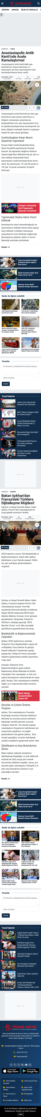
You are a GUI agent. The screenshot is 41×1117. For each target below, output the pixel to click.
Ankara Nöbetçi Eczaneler (9, 1082)
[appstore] (10, 1071)
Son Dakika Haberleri (11, 1100)
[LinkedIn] (22, 1064)
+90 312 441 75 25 (22, 1052)
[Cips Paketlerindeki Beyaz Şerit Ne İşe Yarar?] (11, 304)
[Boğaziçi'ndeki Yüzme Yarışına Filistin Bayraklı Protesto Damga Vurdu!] (11, 874)
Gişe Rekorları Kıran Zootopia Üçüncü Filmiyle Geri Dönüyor (30, 350)
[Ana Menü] (2, 3)
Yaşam (12, 49)
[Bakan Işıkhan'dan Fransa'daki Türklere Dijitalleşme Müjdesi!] (20, 533)
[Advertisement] (20, 187)
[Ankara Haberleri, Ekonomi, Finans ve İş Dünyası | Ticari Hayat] (20, 3)
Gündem (13, 492)
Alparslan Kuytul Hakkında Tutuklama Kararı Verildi (29, 881)
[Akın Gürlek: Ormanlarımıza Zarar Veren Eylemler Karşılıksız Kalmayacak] (11, 836)
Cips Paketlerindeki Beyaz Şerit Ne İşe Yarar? (10, 312)
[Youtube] (26, 1064)
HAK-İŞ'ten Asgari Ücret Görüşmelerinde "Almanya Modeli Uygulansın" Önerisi (10, 863)
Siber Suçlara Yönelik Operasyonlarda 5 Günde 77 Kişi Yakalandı (29, 844)
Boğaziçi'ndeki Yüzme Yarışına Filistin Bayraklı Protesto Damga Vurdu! (9, 882)
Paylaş (6, 107)
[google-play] (30, 1071)
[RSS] (30, 1064)
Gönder (5, 384)
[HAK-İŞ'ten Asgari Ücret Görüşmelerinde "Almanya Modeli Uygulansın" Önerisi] (11, 855)
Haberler (4, 49)
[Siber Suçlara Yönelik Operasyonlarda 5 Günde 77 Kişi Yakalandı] (30, 836)
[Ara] (38, 3)
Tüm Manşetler (28, 1094)
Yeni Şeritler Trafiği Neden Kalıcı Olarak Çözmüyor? (29, 312)
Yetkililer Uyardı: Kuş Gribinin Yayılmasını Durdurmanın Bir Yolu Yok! (29, 863)
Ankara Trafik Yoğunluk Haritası (26, 1088)
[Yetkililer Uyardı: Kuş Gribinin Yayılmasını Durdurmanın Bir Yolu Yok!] (30, 855)
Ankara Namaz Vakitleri (9, 1088)
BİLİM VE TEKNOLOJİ (29, 10)
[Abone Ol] (38, 108)
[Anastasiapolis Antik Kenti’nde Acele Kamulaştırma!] (20, 93)
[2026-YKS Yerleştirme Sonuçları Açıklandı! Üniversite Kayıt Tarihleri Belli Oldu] (30, 321)
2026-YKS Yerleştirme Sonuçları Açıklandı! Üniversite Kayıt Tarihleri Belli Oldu (28, 330)
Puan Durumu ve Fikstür (9, 1095)
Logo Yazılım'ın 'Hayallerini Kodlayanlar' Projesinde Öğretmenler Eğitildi (10, 351)
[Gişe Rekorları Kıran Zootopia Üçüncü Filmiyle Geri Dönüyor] (30, 342)
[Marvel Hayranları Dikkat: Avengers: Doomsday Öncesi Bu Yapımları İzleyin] (11, 321)
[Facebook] (11, 1064)
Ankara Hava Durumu (30, 1081)
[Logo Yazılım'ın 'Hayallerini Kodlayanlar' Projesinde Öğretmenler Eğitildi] (11, 342)
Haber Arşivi (28, 1100)
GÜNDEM (5, 10)
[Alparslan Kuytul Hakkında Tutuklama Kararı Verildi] (30, 874)
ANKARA (15, 10)
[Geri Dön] (1, 14)
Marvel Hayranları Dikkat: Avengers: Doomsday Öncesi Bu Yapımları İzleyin (10, 330)
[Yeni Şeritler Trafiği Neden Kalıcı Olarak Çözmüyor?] (30, 304)
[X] (15, 1064)
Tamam (20, 1114)
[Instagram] (18, 1064)
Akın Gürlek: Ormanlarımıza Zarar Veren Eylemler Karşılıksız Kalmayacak (10, 844)
